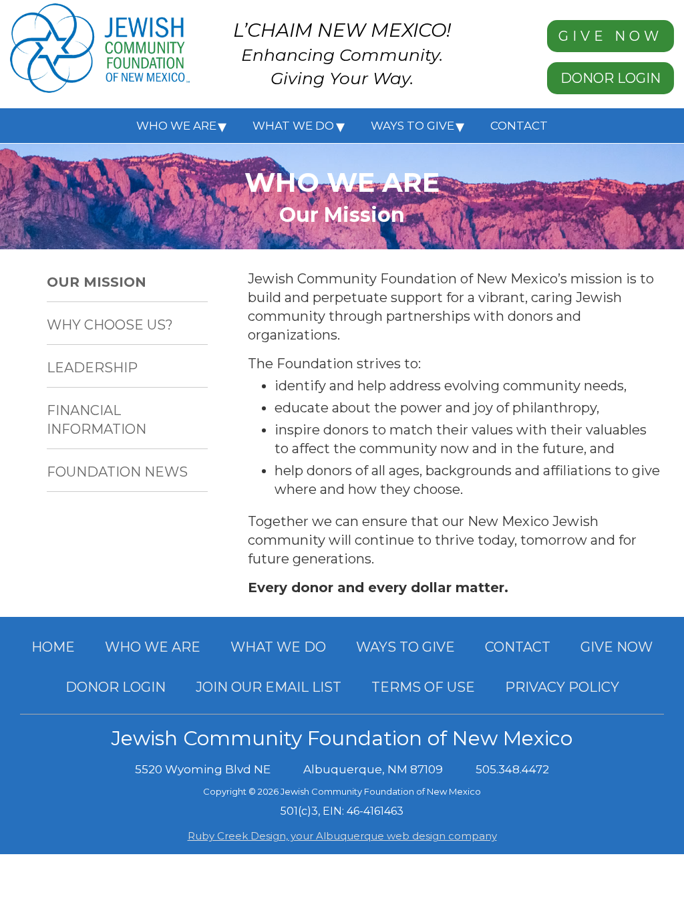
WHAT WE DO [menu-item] (293, 125)
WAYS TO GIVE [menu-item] (412, 125)
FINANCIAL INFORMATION (96, 419)
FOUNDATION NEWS (117, 472)
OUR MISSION (96, 282)
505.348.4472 (512, 769)
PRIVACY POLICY (562, 687)
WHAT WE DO (278, 647)
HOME (53, 647)
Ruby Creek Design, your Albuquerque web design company (342, 835)
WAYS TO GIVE (405, 647)
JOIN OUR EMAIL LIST (268, 687)
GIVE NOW (610, 36)
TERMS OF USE (423, 687)
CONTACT (517, 647)
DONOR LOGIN (610, 78)
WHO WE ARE (152, 647)
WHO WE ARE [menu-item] (176, 125)
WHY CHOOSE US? (110, 325)
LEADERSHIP (92, 368)
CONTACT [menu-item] (519, 125)
